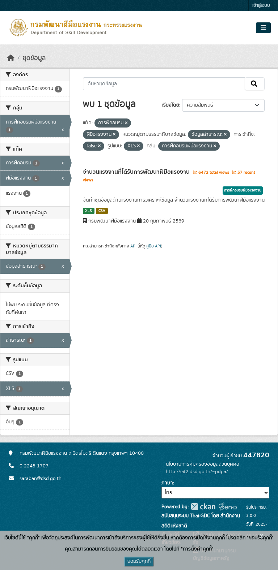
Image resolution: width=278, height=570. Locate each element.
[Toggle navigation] (263, 27)
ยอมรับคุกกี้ (139, 561)
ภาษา (167, 483)
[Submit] (255, 83)
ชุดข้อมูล (34, 58)
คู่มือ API (153, 246)
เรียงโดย (170, 105)
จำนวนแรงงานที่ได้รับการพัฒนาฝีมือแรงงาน (137, 172)
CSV (101, 211)
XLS (88, 211)
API (133, 246)
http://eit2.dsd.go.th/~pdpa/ (197, 471)
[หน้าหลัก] (10, 58)
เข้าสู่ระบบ (261, 5)
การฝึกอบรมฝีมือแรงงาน (242, 190)
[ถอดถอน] (126, 123)
